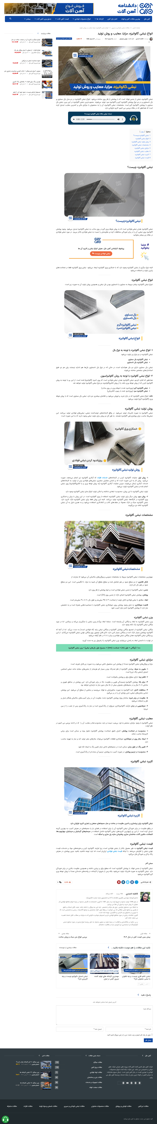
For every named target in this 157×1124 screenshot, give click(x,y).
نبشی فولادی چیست (102, 253)
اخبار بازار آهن (112, 19)
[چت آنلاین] (5, 1119)
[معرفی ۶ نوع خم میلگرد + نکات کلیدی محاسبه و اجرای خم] (47, 74)
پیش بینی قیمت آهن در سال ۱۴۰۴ (137, 937)
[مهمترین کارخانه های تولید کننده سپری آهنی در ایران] (104, 964)
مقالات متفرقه (12, 1106)
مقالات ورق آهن (96, 1067)
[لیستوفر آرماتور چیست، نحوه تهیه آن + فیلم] (47, 95)
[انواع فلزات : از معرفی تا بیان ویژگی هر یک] (47, 53)
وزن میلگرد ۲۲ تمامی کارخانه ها (29, 1072)
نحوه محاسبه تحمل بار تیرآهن (31, 61)
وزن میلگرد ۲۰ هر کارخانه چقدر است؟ (27, 1062)
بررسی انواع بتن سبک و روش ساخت (73, 937)
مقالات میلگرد (97, 1062)
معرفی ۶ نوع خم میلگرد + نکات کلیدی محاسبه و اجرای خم (22, 71)
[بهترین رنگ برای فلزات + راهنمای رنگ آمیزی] (47, 84)
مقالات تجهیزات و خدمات (94, 1082)
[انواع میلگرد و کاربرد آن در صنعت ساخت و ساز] (47, 42)
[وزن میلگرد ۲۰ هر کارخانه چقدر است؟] (46, 1065)
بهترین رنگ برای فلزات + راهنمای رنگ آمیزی (26, 81)
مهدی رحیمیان (124, 39)
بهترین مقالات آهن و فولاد (130, 19)
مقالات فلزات (28, 1106)
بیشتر (28, 19)
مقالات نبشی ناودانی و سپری (64, 38)
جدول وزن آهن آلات (44, 19)
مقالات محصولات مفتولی (100, 1106)
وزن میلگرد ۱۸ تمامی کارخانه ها (29, 1083)
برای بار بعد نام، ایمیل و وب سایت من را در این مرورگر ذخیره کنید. (128, 1035)
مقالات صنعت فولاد (95, 1087)
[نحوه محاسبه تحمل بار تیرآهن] (47, 64)
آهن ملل (147, 19)
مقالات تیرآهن (143, 1106)
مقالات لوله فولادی (96, 1072)
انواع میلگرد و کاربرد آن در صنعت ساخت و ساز (26, 39)
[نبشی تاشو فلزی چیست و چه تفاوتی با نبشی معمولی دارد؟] (135, 964)
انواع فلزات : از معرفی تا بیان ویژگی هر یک (27, 50)
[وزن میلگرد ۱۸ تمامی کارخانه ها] (46, 1086)
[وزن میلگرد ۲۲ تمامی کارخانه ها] (46, 1075)
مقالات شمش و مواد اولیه (48, 1106)
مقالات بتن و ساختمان (94, 1077)
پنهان (142, 132)
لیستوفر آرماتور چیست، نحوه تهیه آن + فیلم (26, 92)
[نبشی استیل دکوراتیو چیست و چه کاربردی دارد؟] (73, 964)
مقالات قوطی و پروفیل (123, 1106)
